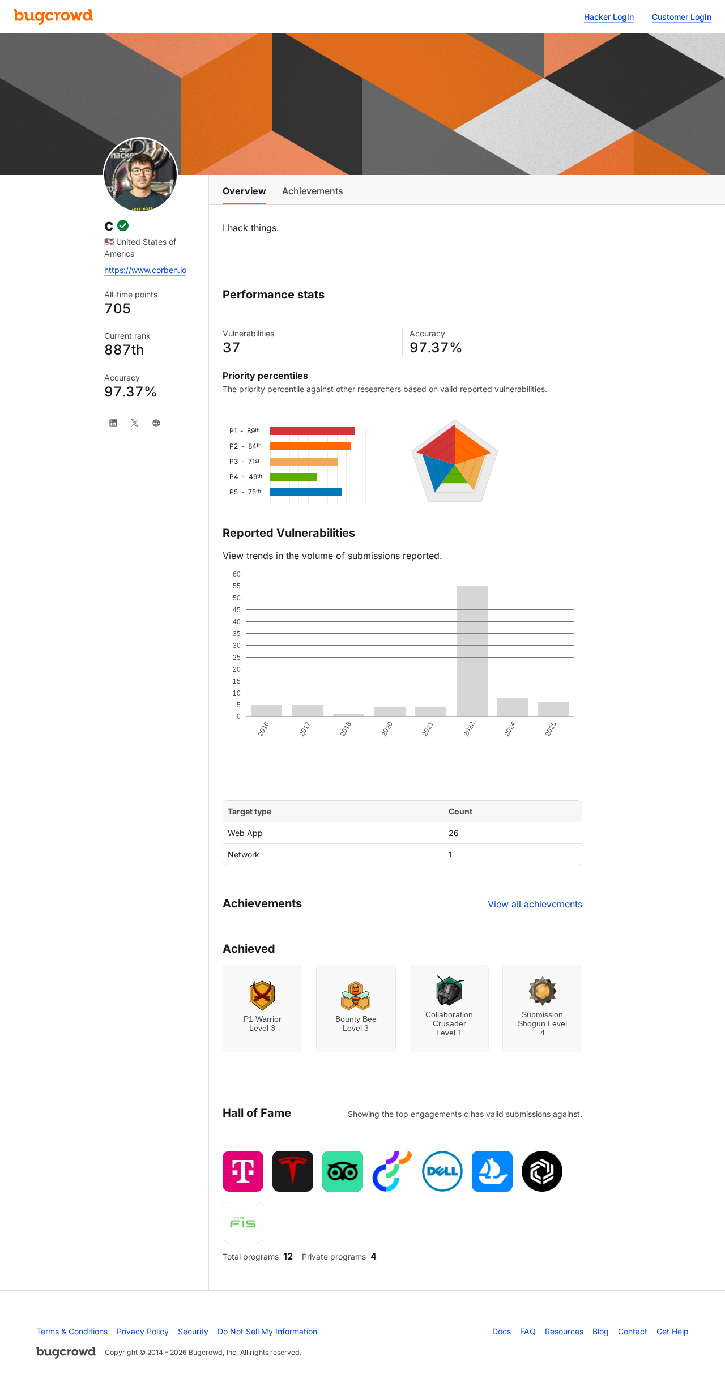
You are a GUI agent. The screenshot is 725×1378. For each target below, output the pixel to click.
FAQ (528, 1331)
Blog (600, 1331)
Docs (501, 1331)
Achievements (312, 191)
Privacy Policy (143, 1331)
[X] (135, 423)
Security (193, 1331)
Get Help (672, 1331)
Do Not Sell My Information (267, 1331)
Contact (632, 1331)
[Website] (156, 423)
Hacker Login (609, 17)
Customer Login (681, 17)
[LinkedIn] (113, 423)
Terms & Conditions (72, 1331)
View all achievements (535, 904)
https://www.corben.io (145, 270)
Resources (564, 1331)
